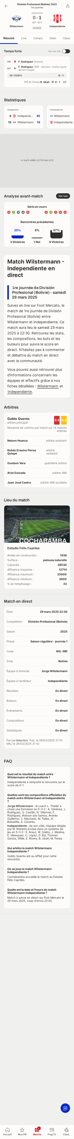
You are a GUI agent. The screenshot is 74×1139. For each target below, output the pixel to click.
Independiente (20, 392)
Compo (38, 38)
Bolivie (62, 661)
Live (23, 38)
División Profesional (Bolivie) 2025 (37, 4)
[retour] (6, 6)
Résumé (8, 38)
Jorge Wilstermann (54, 671)
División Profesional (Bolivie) (47, 621)
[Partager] (67, 6)
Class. (67, 38)
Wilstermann (47, 386)
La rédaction (20, 740)
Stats (52, 38)
